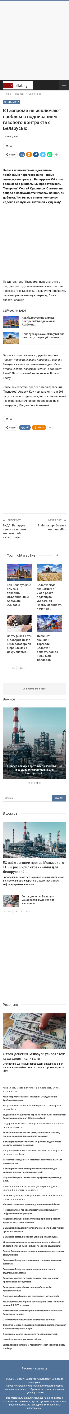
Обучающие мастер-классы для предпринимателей (30, 1334)
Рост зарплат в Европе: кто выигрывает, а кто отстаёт (31, 1296)
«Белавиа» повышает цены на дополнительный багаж (31, 1204)
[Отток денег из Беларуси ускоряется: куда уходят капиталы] (11, 901)
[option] (34, 744)
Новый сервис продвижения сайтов (22, 1339)
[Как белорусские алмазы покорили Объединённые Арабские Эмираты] (11, 322)
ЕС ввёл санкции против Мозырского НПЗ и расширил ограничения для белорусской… (34, 770)
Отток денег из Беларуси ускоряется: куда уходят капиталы (38, 900)
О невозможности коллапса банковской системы (29, 1319)
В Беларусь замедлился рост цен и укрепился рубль (30, 1237)
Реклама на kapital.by (34, 1368)
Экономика (11, 102)
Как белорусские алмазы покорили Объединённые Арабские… (38, 321)
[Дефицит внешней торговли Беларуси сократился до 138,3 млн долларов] (49, 623)
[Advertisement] (34, 40)
